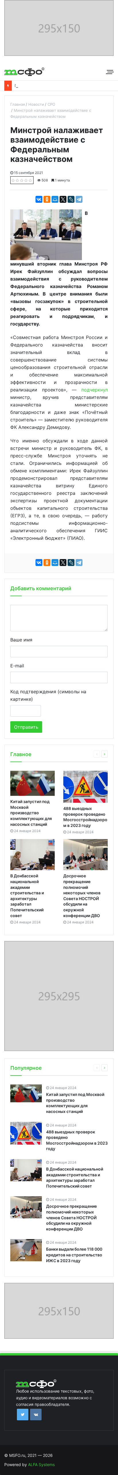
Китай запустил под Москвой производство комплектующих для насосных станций (31, 812)
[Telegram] (79, 199)
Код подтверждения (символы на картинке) (48, 695)
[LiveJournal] (71, 199)
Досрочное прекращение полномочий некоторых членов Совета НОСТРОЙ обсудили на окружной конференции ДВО (71, 1217)
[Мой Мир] (55, 199)
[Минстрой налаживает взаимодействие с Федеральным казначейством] (46, 234)
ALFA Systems (41, 1464)
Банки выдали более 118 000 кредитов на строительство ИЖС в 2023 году (74, 1255)
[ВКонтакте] (39, 199)
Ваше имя (21, 640)
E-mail (17, 666)
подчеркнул (94, 390)
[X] (63, 199)
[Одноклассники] (47, 199)
